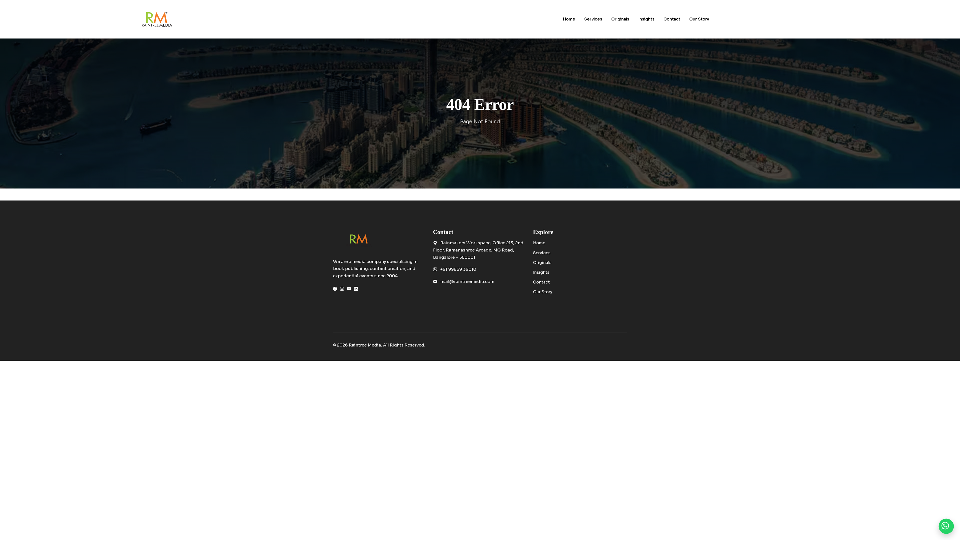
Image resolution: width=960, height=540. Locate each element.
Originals (542, 262)
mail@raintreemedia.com (467, 281)
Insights (541, 272)
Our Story (542, 291)
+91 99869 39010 (458, 269)
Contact (541, 282)
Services (541, 253)
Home (539, 243)
